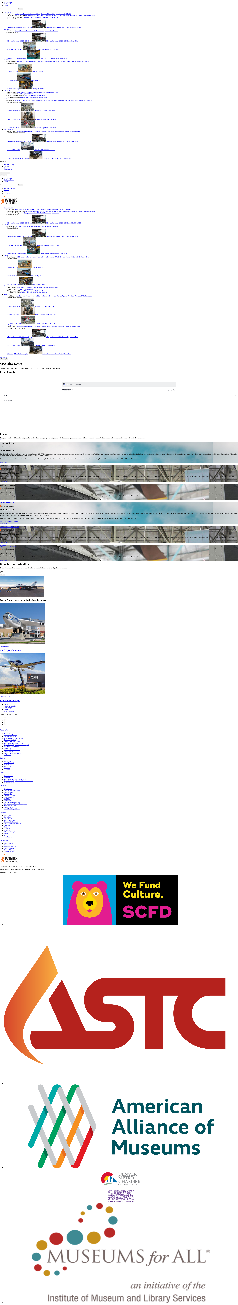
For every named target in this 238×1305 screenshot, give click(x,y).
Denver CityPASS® (10, 740)
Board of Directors (9, 820)
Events (6, 60)
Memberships (8, 2)
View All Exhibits (9, 763)
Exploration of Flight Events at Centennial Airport (18, 781)
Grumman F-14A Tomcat (14, 49)
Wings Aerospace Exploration (12, 802)
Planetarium (7, 800)
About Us (6, 99)
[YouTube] (5, 722)
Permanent (7, 768)
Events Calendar (8, 776)
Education (7, 90)
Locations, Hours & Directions (13, 741)
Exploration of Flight (10, 736)
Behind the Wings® (9, 164)
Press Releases (8, 169)
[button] (4, 359)
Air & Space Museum (10, 735)
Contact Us (7, 828)
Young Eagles (8, 794)
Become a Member (9, 845)
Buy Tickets (7, 733)
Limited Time (8, 766)
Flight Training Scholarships (12, 790)
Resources (7, 830)
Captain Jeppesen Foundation (12, 823)
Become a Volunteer (10, 846)
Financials (7, 825)
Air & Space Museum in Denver (13, 743)
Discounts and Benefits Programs (13, 738)
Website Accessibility (10, 706)
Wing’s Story (7, 817)
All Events (7, 777)
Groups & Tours (8, 751)
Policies (6, 704)
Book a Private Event (10, 782)
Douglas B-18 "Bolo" (13, 110)
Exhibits (6, 29)
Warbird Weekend (12, 71)
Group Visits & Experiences (12, 750)
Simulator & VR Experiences (12, 753)
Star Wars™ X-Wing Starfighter (16, 58)
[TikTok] (5, 720)
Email (1, 571)
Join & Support (8, 129)
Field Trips (7, 799)
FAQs (5, 827)
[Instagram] (5, 718)
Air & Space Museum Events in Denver (15, 779)
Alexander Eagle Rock (14, 128)
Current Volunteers (9, 850)
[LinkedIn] (5, 727)
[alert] (119, 384)
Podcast (6, 833)
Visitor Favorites (8, 764)
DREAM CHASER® (13, 150)
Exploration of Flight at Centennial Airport (16, 745)
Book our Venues (9, 4)
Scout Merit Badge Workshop (12, 809)
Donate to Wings (9, 851)
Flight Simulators (9, 792)
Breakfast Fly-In (12, 80)
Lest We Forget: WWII (14, 119)
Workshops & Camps (10, 805)
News (5, 168)
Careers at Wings (9, 848)
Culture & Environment (11, 822)
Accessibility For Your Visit (12, 746)
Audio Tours (7, 755)
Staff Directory (8, 818)
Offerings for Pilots (9, 795)
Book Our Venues (9, 711)
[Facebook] (5, 724)
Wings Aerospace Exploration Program (15, 804)
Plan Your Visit (8, 12)
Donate (6, 5)
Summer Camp (8, 807)
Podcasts (6, 166)
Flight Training (8, 789)
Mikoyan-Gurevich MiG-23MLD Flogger (19, 27)
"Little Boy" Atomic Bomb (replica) (18, 158)
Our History (7, 815)
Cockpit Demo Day (13, 89)
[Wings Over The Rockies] (9, 204)
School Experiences (9, 797)
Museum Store (8, 748)
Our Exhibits (7, 761)
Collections (7, 769)
